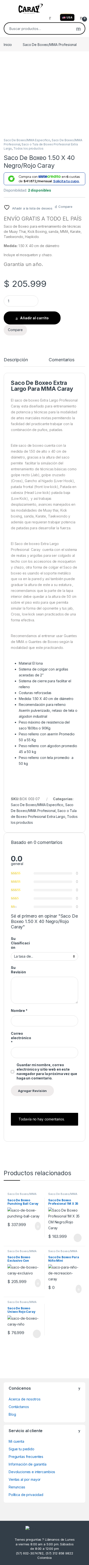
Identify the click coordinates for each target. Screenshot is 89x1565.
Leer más (78, 1238)
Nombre (19, 1010)
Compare (65, 207)
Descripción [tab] (16, 360)
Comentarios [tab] (61, 360)
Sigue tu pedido (21, 1449)
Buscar (78, 28)
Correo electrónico (21, 1037)
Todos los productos (28, 148)
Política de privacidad (26, 1495)
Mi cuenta (16, 1441)
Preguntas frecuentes (26, 1456)
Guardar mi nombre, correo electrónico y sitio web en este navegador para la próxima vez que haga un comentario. (47, 1071)
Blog (12, 1414)
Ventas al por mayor (25, 1479)
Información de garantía (27, 1464)
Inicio (8, 44)
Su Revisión (18, 969)
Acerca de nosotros (24, 1399)
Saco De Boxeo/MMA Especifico (27, 140)
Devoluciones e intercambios (32, 1472)
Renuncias (17, 1487)
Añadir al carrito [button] (36, 1226)
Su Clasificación (20, 943)
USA (70, 17)
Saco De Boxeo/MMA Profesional (50, 44)
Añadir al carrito (34, 318)
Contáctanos (19, 1407)
